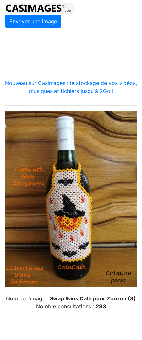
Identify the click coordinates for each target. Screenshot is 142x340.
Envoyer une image (33, 21)
